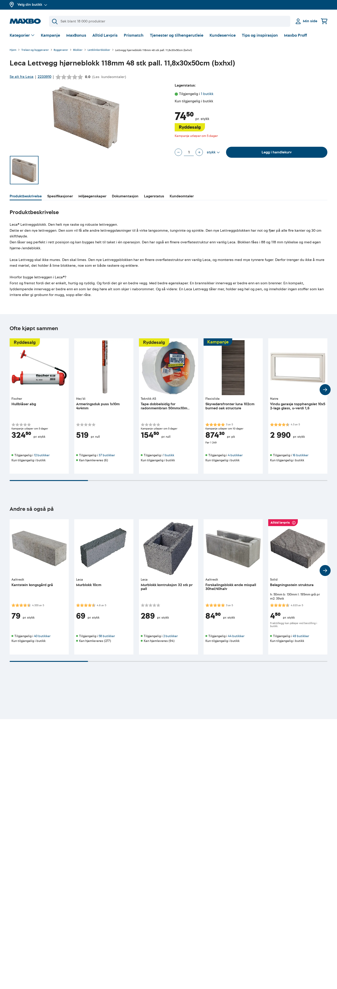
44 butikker (236, 636)
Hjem (13, 50)
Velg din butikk (29, 4)
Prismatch (134, 35)
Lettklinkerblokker (99, 50)
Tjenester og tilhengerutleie (176, 35)
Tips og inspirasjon (260, 35)
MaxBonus (76, 35)
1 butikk (207, 93)
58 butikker (107, 636)
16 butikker (300, 455)
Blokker (78, 50)
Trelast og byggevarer (35, 50)
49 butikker (301, 636)
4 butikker (235, 455)
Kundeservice (223, 35)
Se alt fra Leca (21, 76)
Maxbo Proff (295, 35)
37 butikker (107, 455)
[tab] (26, 196)
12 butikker (42, 455)
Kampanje (50, 35)
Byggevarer (61, 50)
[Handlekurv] (324, 21)
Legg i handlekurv (277, 152)
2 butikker (170, 636)
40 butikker (42, 636)
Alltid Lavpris (105, 35)
